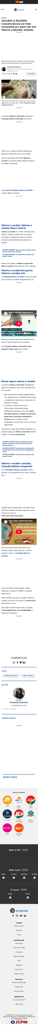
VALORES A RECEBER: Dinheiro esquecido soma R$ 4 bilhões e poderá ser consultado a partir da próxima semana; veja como (17, 443)
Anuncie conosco (19, 991)
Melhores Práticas (19, 956)
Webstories (10, 777)
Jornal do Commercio (19, 1000)
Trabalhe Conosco (19, 973)
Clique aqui (13, 349)
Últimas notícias (19, 926)
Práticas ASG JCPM (19, 947)
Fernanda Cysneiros (14, 67)
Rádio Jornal (19, 1004)
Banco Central (28, 675)
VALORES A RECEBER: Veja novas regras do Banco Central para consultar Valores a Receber (19, 251)
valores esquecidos (11, 675)
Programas (19, 930)
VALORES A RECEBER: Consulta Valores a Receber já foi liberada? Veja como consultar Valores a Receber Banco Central (18, 449)
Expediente (19, 965)
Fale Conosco (19, 969)
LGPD (19, 960)
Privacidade (19, 952)
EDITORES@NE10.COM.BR (19, 1018)
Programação (19, 987)
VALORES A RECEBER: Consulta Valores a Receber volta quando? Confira (18, 255)
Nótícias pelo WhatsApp (19, 982)
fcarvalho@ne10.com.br (19, 705)
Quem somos (19, 943)
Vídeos (19, 934)
